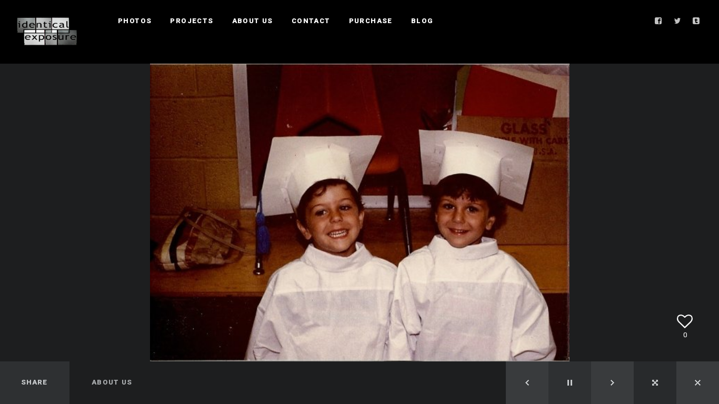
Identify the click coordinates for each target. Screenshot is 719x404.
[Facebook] (658, 21)
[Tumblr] (696, 21)
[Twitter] (677, 21)
